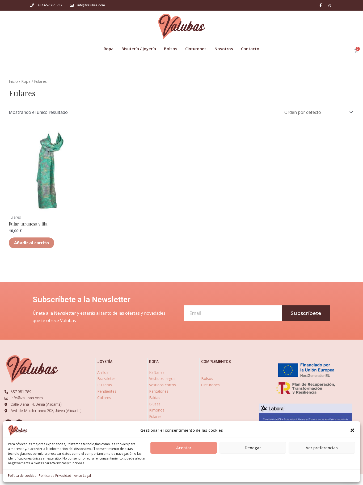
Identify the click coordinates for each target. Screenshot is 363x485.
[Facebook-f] (320, 5)
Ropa (26, 81)
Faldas (154, 397)
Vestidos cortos (162, 384)
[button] (352, 430)
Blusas (155, 403)
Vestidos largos (162, 378)
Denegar (253, 447)
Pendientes (106, 391)
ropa (154, 362)
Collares (104, 397)
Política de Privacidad (55, 475)
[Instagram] (329, 5)
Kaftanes (156, 372)
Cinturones (210, 384)
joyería (104, 362)
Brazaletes (106, 378)
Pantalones (158, 391)
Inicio (13, 81)
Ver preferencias (322, 447)
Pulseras (104, 384)
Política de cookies (22, 475)
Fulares (155, 416)
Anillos (102, 372)
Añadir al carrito (31, 243)
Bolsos (207, 378)
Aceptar (183, 447)
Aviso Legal (82, 475)
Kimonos (156, 410)
